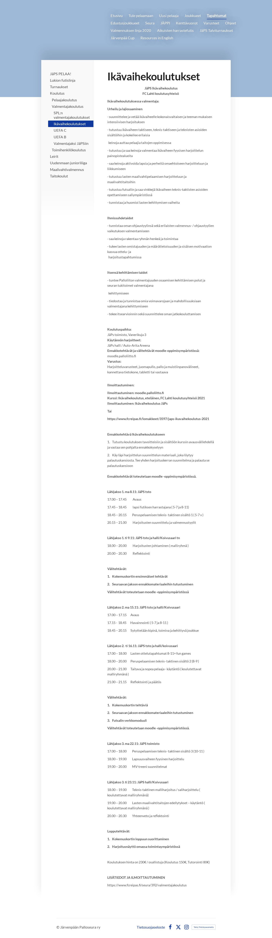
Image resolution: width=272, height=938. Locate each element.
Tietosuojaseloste (151, 927)
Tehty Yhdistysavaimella (204, 927)
